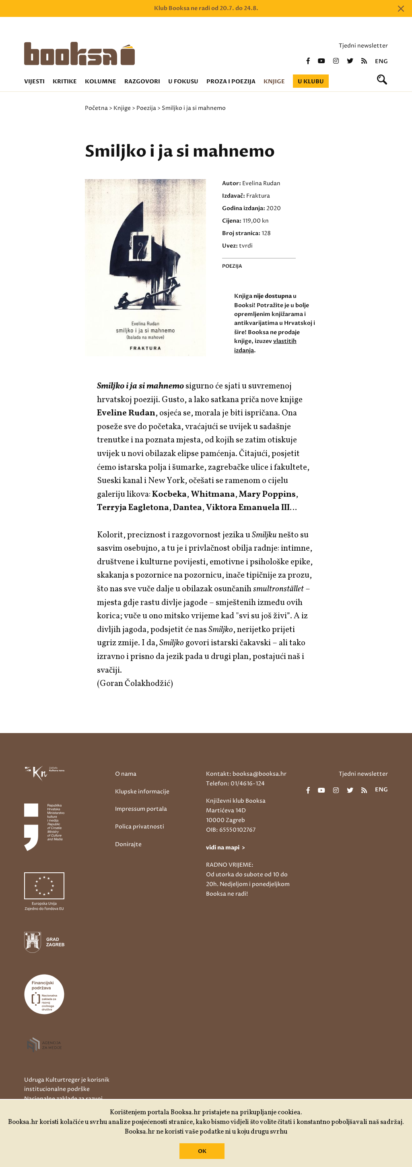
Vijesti (34, 81)
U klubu (311, 81)
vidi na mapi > (225, 847)
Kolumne (100, 81)
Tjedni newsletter (363, 46)
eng (381, 61)
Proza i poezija (230, 81)
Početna (96, 108)
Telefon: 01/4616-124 (235, 783)
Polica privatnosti (139, 826)
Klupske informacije (142, 791)
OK (202, 1151)
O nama (125, 774)
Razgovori (142, 81)
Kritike (65, 81)
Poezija (146, 108)
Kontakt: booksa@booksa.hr (246, 774)
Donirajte (128, 844)
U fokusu (183, 81)
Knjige (274, 81)
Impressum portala (141, 809)
